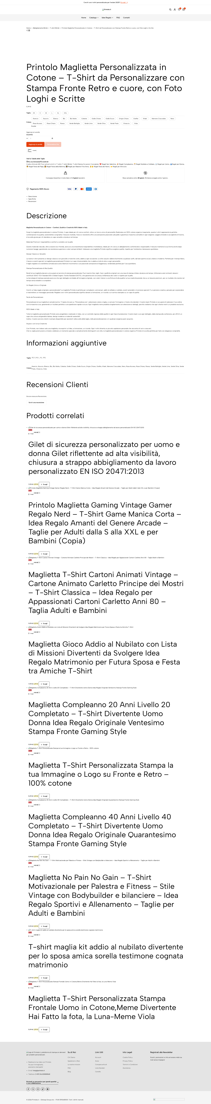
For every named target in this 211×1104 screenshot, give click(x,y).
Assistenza (126, 1068)
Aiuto (97, 1061)
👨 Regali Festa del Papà (34, 167)
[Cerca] (170, 9)
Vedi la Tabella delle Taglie (35, 159)
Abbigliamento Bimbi (40, 28)
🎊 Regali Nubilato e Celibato (144, 164)
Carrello (98, 1072)
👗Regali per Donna (177, 164)
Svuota (33, 126)
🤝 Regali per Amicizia (118, 167)
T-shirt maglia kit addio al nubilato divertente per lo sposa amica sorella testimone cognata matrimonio (105, 955)
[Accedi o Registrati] (175, 9)
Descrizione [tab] (32, 196)
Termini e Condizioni (130, 1064)
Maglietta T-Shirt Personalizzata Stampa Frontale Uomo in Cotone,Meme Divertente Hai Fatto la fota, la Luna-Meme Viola (102, 1007)
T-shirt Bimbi (54, 28)
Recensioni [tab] (32, 201)
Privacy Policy (128, 1061)
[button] (179, 9)
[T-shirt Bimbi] (29, 30)
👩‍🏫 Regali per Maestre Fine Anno (77, 167)
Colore (28, 122)
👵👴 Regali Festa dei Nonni (100, 167)
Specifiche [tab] (32, 199)
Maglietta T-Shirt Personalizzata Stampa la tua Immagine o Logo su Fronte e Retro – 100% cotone (100, 774)
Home (83, 18)
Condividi (44, 162)
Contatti (126, 18)
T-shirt (58, 164)
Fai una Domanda (34, 162)
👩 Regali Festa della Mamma (54, 167)
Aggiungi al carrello (35, 144)
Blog (69, 1072)
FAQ (118, 18)
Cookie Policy (128, 1057)
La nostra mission (74, 1064)
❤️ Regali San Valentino (107, 164)
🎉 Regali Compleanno (125, 164)
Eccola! (123, 2)
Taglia (28, 113)
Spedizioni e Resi (74, 1061)
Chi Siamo (71, 1057)
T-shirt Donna (78, 164)
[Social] (28, 1089)
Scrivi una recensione (36, 402)
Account (98, 1057)
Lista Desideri (100, 1068)
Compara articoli (101, 1064)
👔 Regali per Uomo (162, 164)
